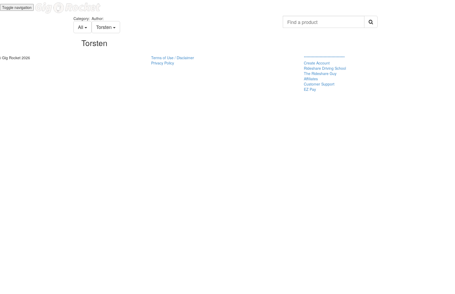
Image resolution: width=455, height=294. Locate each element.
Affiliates (311, 78)
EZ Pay (310, 89)
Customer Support (319, 84)
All (81, 26)
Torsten (104, 26)
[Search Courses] (371, 22)
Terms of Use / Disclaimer (172, 57)
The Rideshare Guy (320, 73)
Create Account (317, 63)
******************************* (324, 57)
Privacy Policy (162, 63)
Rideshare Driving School (325, 68)
